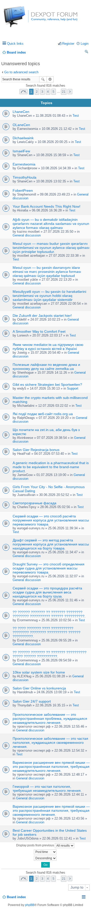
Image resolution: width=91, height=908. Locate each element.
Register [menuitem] (68, 43)
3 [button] (42, 91)
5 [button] (53, 91)
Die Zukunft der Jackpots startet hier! (42, 316)
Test (76, 115)
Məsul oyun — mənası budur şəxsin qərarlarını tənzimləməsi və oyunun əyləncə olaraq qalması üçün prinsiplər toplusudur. (51, 248)
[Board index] (22, 19)
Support (72, 388)
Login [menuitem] (84, 43)
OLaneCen (21, 125)
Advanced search (50, 79)
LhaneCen (21, 112)
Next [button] (69, 91)
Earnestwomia (24, 164)
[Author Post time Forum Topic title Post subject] (45, 851)
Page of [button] (23, 91)
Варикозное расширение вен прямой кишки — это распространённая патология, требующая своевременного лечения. (51, 810)
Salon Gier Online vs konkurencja (39, 688)
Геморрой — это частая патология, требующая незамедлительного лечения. (47, 788)
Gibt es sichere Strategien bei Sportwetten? (47, 385)
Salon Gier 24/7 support (32, 701)
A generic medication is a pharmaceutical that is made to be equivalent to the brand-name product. (51, 467)
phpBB (29, 905)
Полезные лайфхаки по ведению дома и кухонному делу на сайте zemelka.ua (46, 367)
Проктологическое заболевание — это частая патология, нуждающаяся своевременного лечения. (50, 742)
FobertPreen (23, 190)
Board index (16, 897)
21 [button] (63, 91)
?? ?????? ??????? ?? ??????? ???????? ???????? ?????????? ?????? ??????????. (49, 614)
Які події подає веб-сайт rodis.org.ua (43, 414)
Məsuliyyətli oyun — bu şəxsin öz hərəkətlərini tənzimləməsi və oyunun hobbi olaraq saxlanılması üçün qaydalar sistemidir (49, 296)
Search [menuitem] (86, 52)
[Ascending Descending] (45, 858)
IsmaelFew (21, 151)
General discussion (27, 235)
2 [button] (37, 91)
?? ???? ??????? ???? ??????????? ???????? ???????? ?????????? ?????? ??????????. (46, 632)
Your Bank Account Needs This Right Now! (46, 206)
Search (43, 79)
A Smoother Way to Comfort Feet (39, 331)
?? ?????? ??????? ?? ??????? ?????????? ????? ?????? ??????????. (49, 654)
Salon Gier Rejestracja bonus (36, 450)
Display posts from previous (35, 845)
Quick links (15, 43)
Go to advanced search (21, 72)
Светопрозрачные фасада (34, 503)
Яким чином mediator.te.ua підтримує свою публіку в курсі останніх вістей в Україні (48, 347)
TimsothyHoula (24, 177)
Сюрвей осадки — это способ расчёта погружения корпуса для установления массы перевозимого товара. (51, 520)
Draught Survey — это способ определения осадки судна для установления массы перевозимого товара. (48, 568)
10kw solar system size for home (39, 672)
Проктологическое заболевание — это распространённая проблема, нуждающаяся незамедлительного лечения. (50, 718)
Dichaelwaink (23, 138)
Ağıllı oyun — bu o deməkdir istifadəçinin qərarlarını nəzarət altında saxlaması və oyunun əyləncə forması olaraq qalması (51, 224)
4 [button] (48, 91)
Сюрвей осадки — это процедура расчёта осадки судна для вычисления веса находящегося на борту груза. (47, 592)
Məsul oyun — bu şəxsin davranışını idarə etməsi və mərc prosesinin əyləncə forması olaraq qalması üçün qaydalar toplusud (47, 272)
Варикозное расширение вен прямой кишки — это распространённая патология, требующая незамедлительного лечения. (51, 766)
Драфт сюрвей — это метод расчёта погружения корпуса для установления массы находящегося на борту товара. (51, 544)
